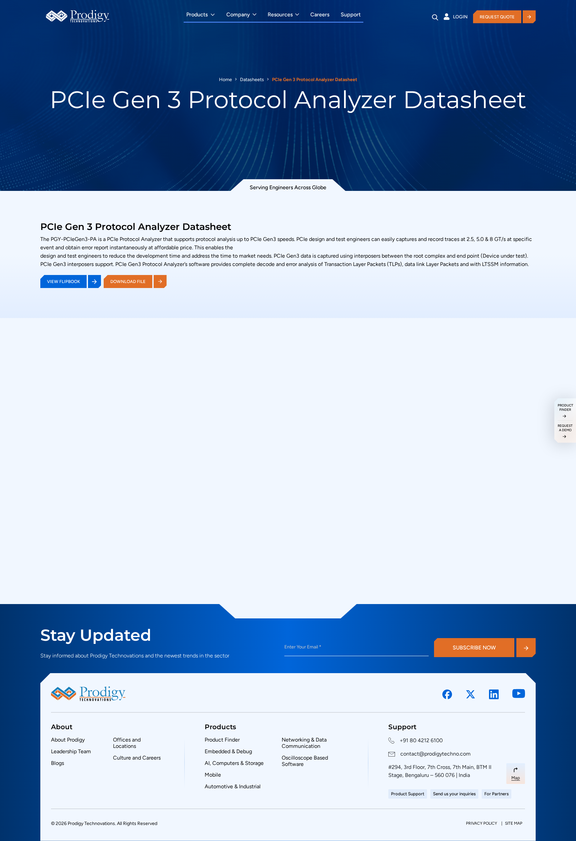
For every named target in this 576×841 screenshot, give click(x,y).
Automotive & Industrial (233, 786)
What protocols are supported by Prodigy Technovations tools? (331, 467)
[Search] (435, 17)
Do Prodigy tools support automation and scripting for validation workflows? (348, 526)
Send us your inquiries (454, 793)
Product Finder (222, 740)
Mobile (213, 775)
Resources (280, 14)
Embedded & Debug (228, 751)
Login (460, 17)
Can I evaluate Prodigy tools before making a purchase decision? (333, 496)
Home (225, 79)
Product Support (407, 793)
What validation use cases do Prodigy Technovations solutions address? (342, 586)
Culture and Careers (137, 758)
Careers (319, 14)
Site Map (513, 823)
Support (351, 14)
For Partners (496, 793)
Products (197, 14)
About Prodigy (68, 740)
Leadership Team (71, 751)
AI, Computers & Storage (234, 763)
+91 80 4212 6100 (421, 740)
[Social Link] (447, 694)
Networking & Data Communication (304, 743)
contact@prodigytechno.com (435, 754)
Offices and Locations (127, 743)
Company (238, 14)
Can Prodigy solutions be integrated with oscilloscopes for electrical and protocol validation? (356, 556)
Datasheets (252, 79)
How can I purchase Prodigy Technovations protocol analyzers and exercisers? (351, 438)
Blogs (57, 763)
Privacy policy (482, 823)
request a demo (565, 428)
